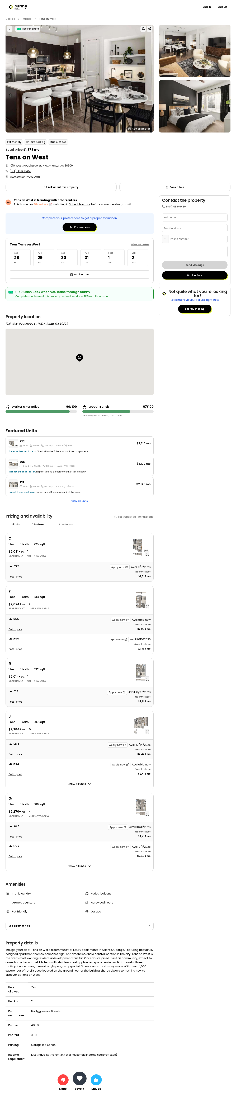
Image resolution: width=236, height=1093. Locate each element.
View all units (79, 501)
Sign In (207, 6)
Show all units (77, 784)
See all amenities (19, 926)
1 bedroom (39, 524)
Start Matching (195, 309)
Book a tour (177, 187)
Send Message (195, 265)
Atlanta (27, 19)
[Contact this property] (80, 1078)
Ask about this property (63, 187)
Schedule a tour (79, 204)
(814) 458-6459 (20, 171)
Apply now (118, 567)
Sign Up (222, 6)
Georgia (10, 19)
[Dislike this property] (63, 1079)
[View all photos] (80, 79)
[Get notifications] (143, 29)
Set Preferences (79, 227)
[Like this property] (96, 1079)
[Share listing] (149, 29)
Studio (16, 524)
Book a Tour (194, 275)
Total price (15, 576)
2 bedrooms (66, 524)
